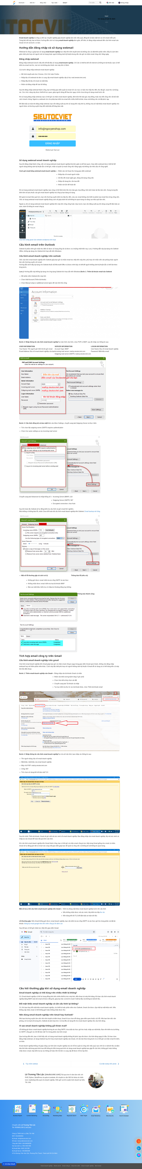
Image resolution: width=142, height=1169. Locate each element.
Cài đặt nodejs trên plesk (108, 1064)
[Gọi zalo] (138, 1148)
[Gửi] (100, 2)
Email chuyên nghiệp (87, 1165)
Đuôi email (98, 1165)
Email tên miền (75, 1165)
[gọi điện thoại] (138, 1141)
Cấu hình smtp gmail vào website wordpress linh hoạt (37, 240)
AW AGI (111, 3)
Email (106, 16)
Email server (57, 1165)
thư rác (102, 912)
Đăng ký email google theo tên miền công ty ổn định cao (43, 923)
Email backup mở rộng (92, 511)
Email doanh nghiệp (46, 1165)
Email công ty (66, 1165)
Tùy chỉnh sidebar (31, 1064)
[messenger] (138, 1155)
